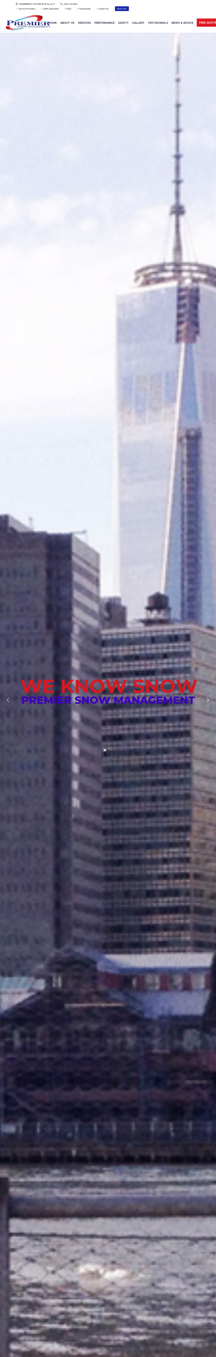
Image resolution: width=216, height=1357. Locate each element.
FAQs (68, 8)
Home (53, 22)
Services (84, 22)
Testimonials (85, 8)
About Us (67, 22)
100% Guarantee (51, 8)
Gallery (138, 22)
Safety (123, 22)
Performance (104, 22)
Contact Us (103, 8)
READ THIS (122, 8)
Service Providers (26, 8)
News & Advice (182, 22)
